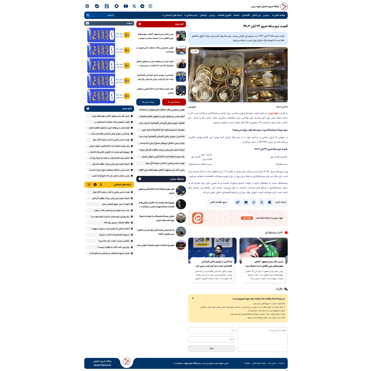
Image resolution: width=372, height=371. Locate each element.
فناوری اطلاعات (224, 15)
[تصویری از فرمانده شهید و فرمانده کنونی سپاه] (181, 245)
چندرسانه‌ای (192, 15)
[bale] (97, 6)
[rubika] (116, 6)
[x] (134, 6)
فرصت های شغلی (259, 363)
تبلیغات (247, 363)
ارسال (212, 348)
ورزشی (212, 15)
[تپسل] (88, 29)
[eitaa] (107, 6)
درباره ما (281, 363)
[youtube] (126, 6)
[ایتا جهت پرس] (238, 219)
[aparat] (87, 6)
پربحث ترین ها (148, 102)
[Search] (88, 15)
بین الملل (256, 15)
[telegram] (142, 6)
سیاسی (266, 15)
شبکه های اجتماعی (173, 15)
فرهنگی (203, 15)
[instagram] (150, 6)
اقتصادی (246, 15)
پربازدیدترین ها (174, 102)
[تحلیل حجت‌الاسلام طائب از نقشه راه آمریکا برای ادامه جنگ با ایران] (181, 218)
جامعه (236, 15)
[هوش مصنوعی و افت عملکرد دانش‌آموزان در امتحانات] (181, 50)
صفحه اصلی (279, 15)
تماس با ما (272, 363)
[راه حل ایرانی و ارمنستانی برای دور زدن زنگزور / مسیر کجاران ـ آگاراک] (181, 232)
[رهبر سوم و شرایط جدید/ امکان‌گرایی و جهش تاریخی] (181, 91)
